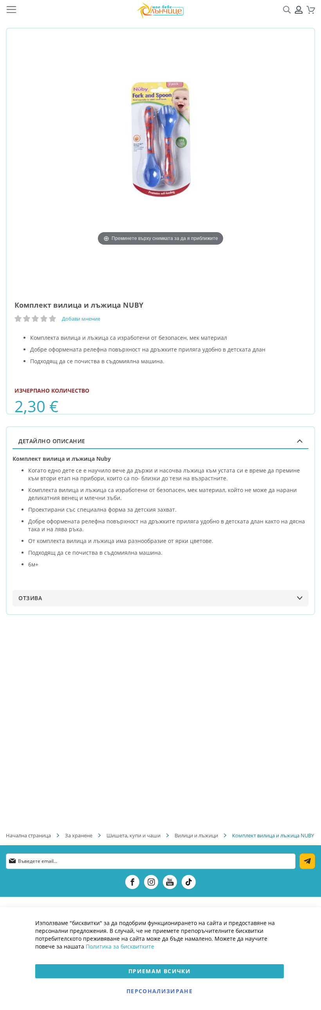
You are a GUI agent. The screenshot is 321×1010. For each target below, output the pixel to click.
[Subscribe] (307, 861)
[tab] (160, 441)
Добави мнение (81, 318)
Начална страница (28, 835)
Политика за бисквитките (120, 946)
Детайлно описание (51, 441)
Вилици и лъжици (196, 835)
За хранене (78, 835)
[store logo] (160, 10)
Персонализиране (159, 991)
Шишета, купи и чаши (133, 835)
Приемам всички (159, 971)
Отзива (30, 598)
